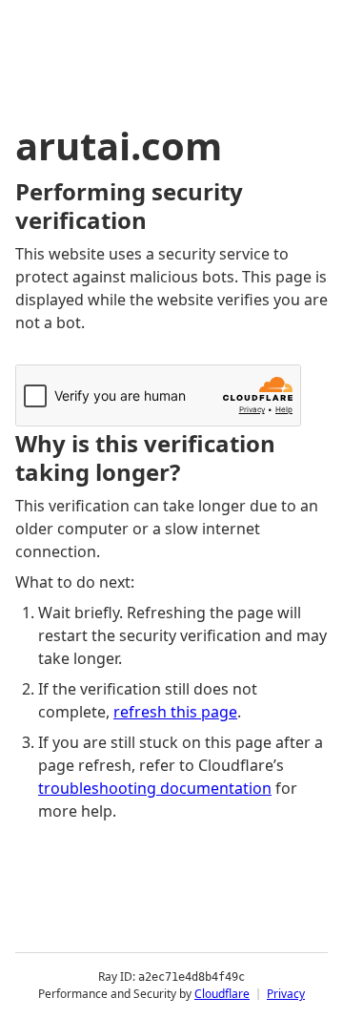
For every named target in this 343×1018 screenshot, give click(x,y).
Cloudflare (222, 994)
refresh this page (175, 711)
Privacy (286, 994)
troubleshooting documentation (155, 788)
